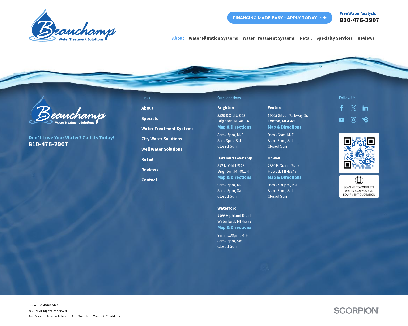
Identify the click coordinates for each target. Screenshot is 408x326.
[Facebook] (341, 108)
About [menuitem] (178, 38)
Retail (147, 159)
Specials (149, 118)
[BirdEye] (365, 120)
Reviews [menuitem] (366, 38)
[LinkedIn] (365, 108)
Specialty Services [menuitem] (334, 38)
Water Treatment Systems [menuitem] (269, 38)
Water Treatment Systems (167, 128)
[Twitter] (353, 108)
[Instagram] (353, 120)
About (147, 108)
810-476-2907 (359, 20)
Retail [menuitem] (306, 38)
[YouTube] (341, 120)
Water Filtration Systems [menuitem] (213, 38)
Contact (149, 180)
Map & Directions (234, 127)
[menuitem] (35, 316)
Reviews (149, 169)
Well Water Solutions (162, 149)
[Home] (72, 25)
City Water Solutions (161, 139)
